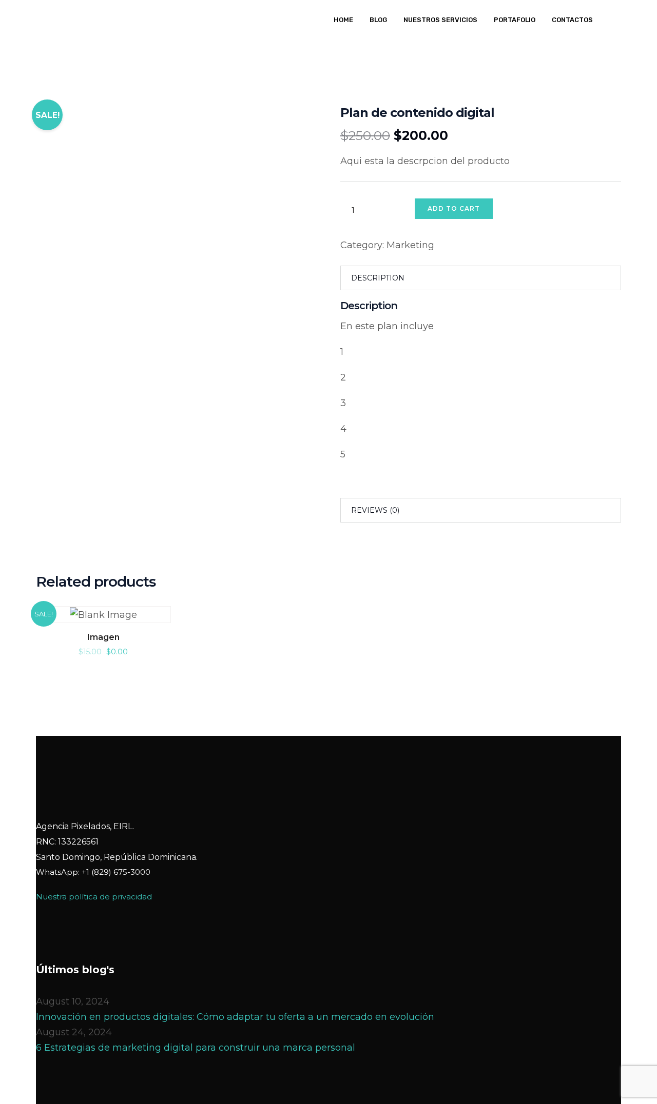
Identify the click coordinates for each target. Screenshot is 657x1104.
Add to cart (454, 208)
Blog (378, 20)
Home (343, 20)
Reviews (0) (375, 510)
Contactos (572, 20)
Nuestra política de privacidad (94, 896)
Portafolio (514, 20)
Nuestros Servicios (440, 20)
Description (377, 278)
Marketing (410, 245)
